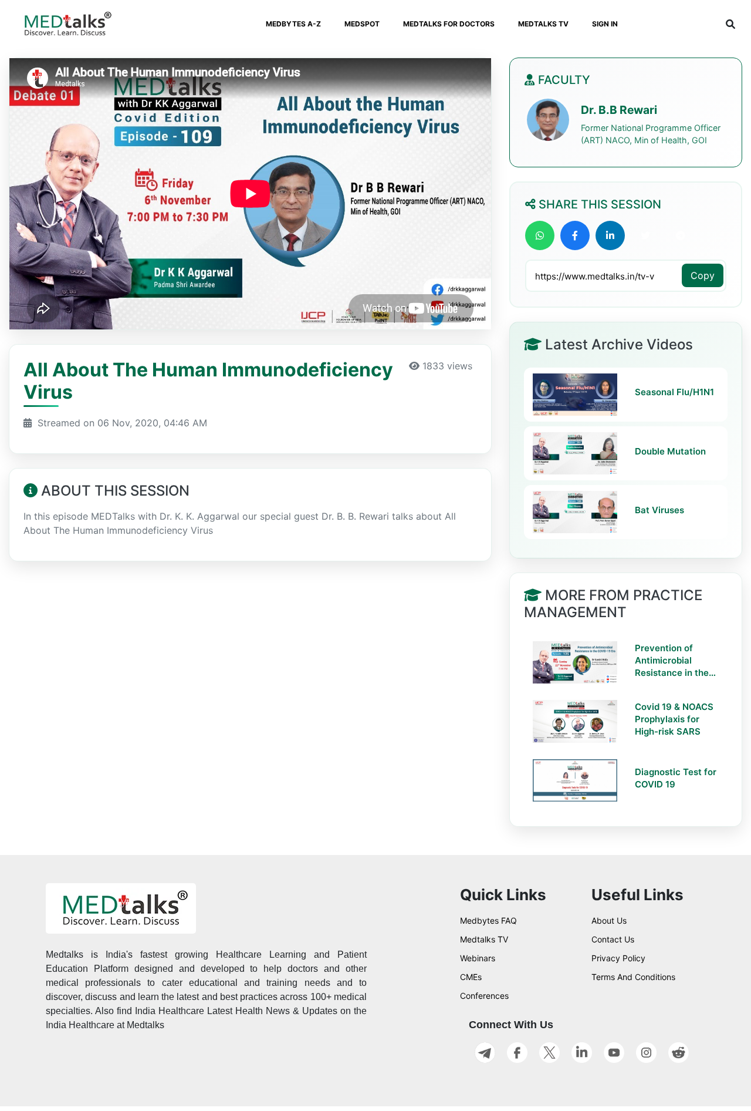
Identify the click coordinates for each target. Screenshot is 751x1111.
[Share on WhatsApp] (539, 235)
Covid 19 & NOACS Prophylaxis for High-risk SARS (674, 719)
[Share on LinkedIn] (610, 235)
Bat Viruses (659, 510)
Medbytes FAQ (488, 920)
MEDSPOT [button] (362, 23)
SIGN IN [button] (605, 23)
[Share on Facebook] (575, 235)
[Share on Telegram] (680, 235)
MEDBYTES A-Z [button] (293, 23)
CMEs (471, 977)
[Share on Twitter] (645, 235)
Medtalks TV (484, 939)
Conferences (484, 996)
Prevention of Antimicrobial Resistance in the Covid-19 (672, 660)
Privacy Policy (618, 958)
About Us (609, 920)
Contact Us (612, 939)
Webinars (477, 958)
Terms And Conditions (633, 977)
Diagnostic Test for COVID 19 (675, 778)
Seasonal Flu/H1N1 (674, 392)
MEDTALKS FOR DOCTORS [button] (449, 23)
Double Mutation (670, 450)
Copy (703, 275)
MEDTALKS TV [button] (543, 23)
